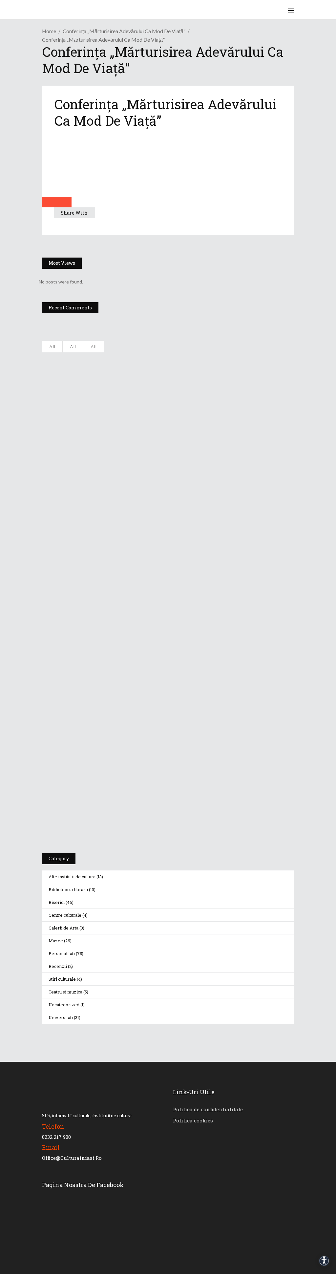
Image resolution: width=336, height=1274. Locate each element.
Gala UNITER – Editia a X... (120, 390)
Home (49, 31)
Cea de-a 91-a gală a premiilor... (127, 488)
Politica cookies (193, 1120)
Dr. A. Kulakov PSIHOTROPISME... (128, 455)
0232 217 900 (56, 1137)
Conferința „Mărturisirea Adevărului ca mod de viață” (124, 31)
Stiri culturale (62, 979)
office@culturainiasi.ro (72, 1158)
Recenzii (58, 966)
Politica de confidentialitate (208, 1109)
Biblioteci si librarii (68, 889)
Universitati (61, 1017)
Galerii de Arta (63, 928)
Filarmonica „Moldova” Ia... (121, 358)
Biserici (57, 902)
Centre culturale (65, 915)
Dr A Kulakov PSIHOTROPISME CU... (131, 423)
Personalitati (62, 953)
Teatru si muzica (65, 992)
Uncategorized (64, 1005)
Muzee (56, 941)
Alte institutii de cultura (72, 877)
